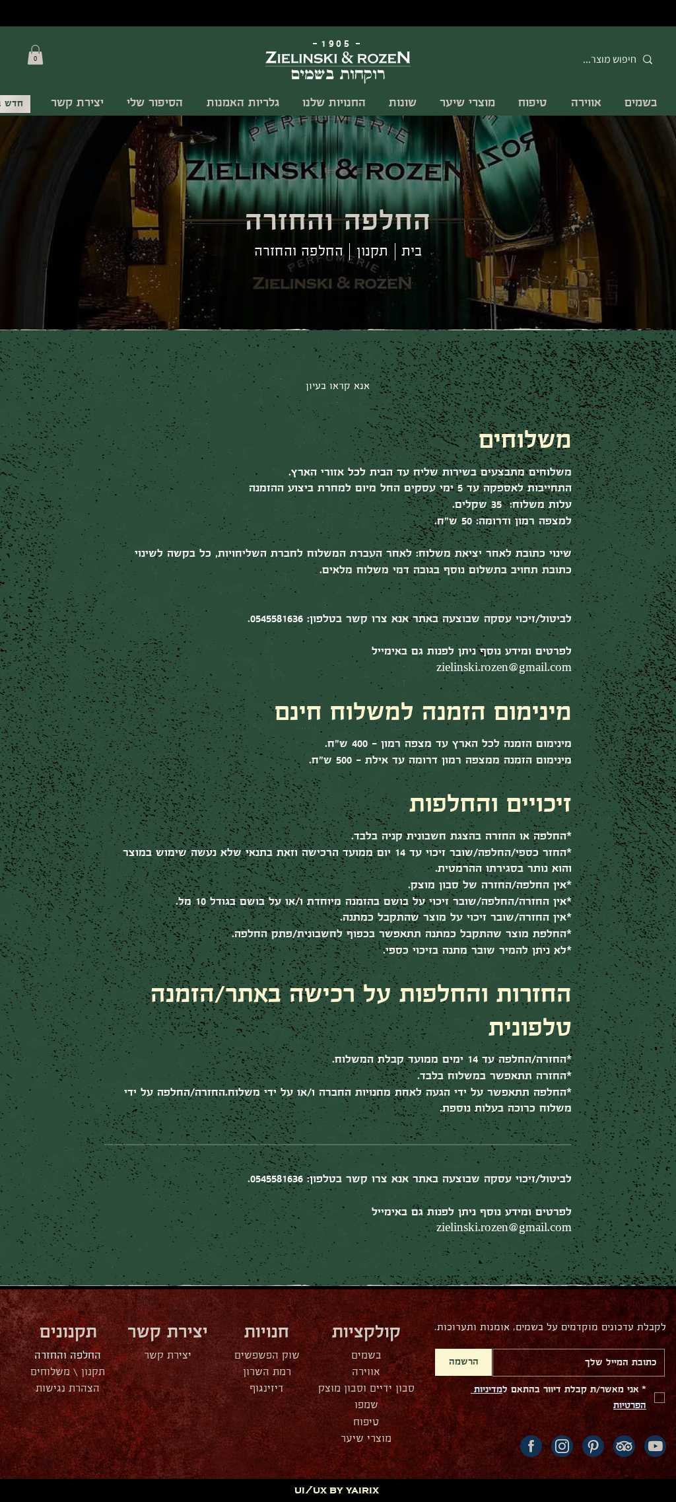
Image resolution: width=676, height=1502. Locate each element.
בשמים (366, 1355)
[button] (35, 55)
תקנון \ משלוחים (67, 1372)
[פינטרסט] (593, 1446)
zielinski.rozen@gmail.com (504, 668)
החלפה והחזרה (67, 1355)
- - (337, 44)
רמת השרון (267, 1372)
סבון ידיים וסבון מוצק (366, 1388)
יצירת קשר (167, 1355)
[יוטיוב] (655, 1446)
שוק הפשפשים (267, 1355)
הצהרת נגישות (68, 1388)
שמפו (366, 1405)
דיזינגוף (267, 1388)
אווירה (366, 1372)
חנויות (266, 1332)
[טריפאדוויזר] (624, 1446)
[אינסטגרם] (562, 1446)
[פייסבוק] (531, 1446)
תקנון (372, 251)
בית (411, 251)
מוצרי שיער (366, 1439)
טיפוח (366, 1422)
